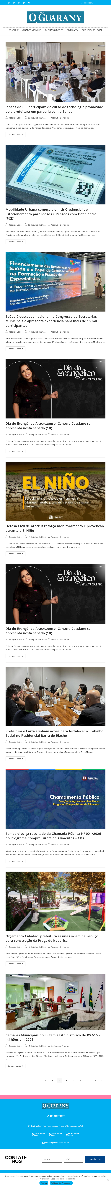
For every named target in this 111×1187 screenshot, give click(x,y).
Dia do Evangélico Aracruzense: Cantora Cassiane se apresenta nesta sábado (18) (48, 425)
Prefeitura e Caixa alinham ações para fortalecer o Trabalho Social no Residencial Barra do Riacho (54, 733)
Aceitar (44, 1183)
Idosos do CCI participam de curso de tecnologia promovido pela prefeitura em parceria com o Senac (54, 109)
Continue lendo (16, 133)
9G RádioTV (72, 30)
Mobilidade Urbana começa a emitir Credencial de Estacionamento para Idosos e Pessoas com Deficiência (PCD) (51, 214)
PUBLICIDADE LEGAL (92, 30)
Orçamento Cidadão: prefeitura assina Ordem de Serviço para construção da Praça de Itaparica (52, 938)
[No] (107, 1180)
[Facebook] (14, 3)
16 (94, 1080)
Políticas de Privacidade (61, 1183)
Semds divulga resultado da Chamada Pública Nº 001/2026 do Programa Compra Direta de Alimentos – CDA (53, 835)
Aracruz (54, 118)
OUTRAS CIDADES (54, 30)
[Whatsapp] (19, 3)
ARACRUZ (14, 30)
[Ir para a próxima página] (101, 1080)
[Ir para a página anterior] (45, 1080)
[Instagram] (9, 3)
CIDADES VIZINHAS (31, 30)
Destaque (64, 118)
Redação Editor (15, 118)
